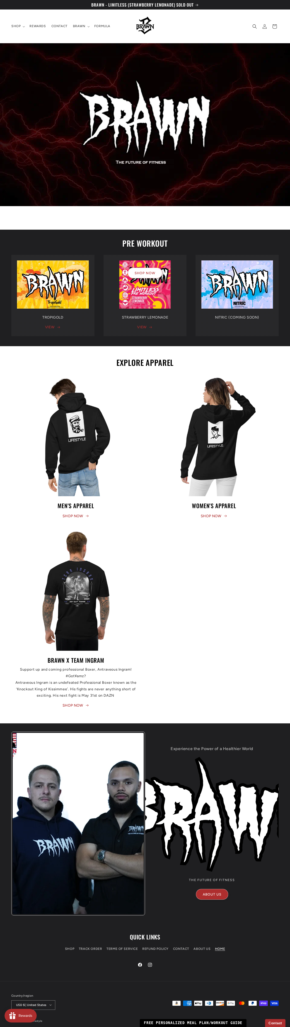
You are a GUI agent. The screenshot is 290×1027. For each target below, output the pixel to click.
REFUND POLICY (155, 949)
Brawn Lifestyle (32, 1020)
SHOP (69, 949)
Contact (275, 1023)
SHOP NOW (145, 273)
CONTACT (181, 949)
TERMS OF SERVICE (122, 949)
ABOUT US (212, 894)
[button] (18, 26)
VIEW (49, 327)
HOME (220, 949)
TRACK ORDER (90, 949)
